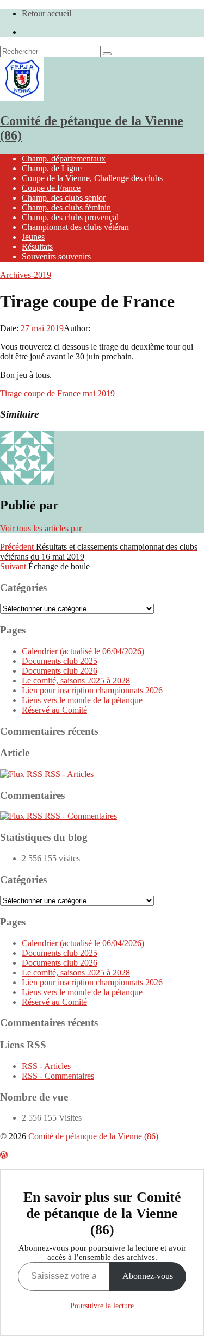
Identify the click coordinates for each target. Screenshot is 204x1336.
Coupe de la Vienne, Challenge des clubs (92, 178)
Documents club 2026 (59, 670)
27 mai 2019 (42, 328)
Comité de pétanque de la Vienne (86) (93, 1136)
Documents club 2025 (59, 661)
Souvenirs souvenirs (56, 256)
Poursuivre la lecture (102, 1306)
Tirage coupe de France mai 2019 (57, 393)
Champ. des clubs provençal (70, 217)
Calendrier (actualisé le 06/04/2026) (83, 651)
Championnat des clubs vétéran (75, 227)
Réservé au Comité (54, 709)
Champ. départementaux (64, 158)
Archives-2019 (25, 274)
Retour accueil (46, 13)
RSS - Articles (68, 774)
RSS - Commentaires (79, 816)
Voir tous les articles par (41, 528)
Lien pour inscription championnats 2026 (92, 690)
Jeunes (33, 236)
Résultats (37, 246)
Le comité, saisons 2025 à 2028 (76, 680)
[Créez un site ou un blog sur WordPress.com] (4, 1155)
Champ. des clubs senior (64, 197)
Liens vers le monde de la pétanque (82, 700)
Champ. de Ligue (52, 168)
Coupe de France (51, 187)
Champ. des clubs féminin (66, 207)
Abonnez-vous (147, 1276)
